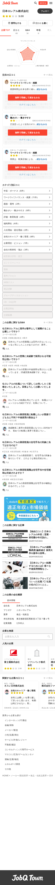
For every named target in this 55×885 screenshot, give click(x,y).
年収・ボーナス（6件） (27, 191)
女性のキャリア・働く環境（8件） (27, 236)
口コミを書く (40, 23)
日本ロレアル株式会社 (15, 10)
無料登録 (43, 3)
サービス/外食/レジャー (16, 740)
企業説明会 (9, 308)
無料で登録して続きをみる (27, 97)
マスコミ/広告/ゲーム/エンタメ (19, 754)
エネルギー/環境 (12, 764)
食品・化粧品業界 (38, 775)
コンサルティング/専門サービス (19, 749)
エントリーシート (12, 262)
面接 (6, 269)
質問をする (14, 23)
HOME (5, 775)
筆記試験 (8, 289)
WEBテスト (9, 282)
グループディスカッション (16, 295)
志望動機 (8, 315)
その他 (8, 769)
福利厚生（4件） (27, 223)
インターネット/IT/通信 (16, 720)
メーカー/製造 (11, 730)
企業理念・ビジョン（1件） (27, 243)
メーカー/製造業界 (19, 775)
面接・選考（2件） (27, 204)
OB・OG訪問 (10, 302)
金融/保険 (9, 725)
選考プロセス (10, 276)
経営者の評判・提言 (13, 256)
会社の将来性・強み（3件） (27, 249)
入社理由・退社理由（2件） (27, 230)
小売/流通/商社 (12, 735)
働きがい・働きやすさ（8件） (27, 210)
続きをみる (42, 89)
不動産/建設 (10, 744)
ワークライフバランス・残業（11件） (27, 197)
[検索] (49, 637)
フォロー (45, 11)
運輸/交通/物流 (12, 759)
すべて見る (48, 75)
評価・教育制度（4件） (27, 217)
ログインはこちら (27, 104)
